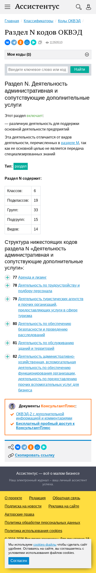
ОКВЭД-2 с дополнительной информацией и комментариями (44, 416)
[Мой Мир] (27, 42)
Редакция (37, 498)
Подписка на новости (23, 506)
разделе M (70, 143)
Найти (79, 69)
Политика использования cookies (33, 531)
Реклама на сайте (63, 506)
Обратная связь (66, 498)
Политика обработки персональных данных (42, 523)
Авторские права (19, 514)
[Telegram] (14, 42)
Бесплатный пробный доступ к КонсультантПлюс (45, 426)
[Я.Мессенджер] (33, 42)
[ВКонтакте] (7, 42)
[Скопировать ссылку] (40, 42)
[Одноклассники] (20, 42)
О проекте (13, 498)
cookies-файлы (44, 544)
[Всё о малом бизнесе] (37, 7)
